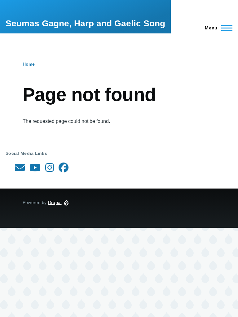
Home (29, 64)
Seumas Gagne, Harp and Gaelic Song (85, 23)
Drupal (55, 202)
